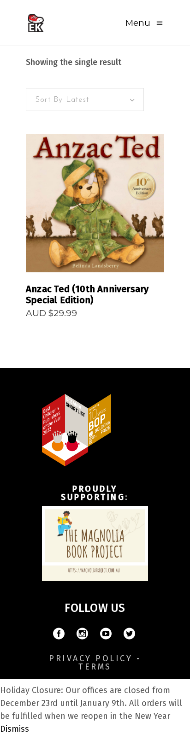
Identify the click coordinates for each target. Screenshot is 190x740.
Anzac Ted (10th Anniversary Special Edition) (87, 294)
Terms (95, 667)
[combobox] (85, 99)
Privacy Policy (90, 658)
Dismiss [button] (14, 729)
